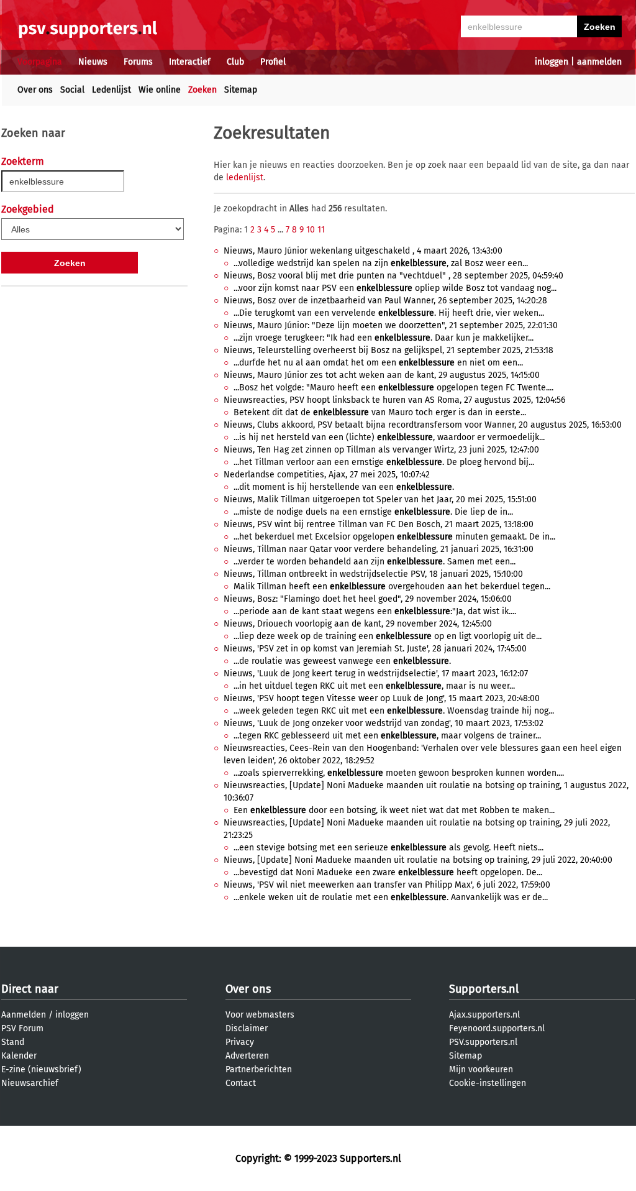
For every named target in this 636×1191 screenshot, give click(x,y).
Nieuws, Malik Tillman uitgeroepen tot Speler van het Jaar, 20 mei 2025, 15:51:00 (380, 499)
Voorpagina (39, 62)
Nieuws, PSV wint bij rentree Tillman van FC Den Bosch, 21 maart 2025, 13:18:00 (379, 524)
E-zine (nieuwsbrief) (41, 1069)
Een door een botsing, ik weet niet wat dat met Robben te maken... (394, 810)
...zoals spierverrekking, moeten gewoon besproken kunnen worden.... (399, 773)
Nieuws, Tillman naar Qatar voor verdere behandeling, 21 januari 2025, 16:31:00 (379, 549)
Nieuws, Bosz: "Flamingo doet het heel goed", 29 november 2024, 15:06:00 (368, 599)
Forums (138, 62)
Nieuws (92, 62)
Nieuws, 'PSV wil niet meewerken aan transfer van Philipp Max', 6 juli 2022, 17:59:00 (387, 885)
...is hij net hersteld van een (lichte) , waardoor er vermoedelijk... (389, 437)
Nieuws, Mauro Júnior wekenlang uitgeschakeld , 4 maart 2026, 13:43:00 (363, 251)
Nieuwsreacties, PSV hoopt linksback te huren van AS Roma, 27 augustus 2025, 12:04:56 (394, 400)
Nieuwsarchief (29, 1083)
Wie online (160, 90)
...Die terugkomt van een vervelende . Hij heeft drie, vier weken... (389, 313)
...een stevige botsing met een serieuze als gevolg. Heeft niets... (388, 847)
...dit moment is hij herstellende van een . (344, 487)
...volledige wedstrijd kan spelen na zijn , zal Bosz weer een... (381, 263)
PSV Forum (22, 1028)
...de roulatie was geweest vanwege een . (342, 661)
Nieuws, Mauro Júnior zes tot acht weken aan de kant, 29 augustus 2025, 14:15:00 (382, 375)
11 (321, 229)
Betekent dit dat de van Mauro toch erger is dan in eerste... (380, 412)
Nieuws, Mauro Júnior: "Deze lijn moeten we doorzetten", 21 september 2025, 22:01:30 (391, 325)
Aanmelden (23, 1014)
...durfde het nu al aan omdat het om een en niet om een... (378, 362)
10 (310, 229)
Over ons (35, 90)
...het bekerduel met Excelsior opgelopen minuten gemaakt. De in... (394, 536)
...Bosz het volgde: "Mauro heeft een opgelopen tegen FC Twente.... (393, 387)
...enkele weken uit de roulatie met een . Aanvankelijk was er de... (391, 897)
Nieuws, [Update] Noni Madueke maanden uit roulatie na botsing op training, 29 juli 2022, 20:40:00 (418, 860)
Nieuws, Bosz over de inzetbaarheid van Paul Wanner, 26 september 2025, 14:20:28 (385, 300)
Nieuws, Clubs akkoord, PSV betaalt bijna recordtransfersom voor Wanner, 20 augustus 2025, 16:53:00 (423, 425)
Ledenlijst (111, 90)
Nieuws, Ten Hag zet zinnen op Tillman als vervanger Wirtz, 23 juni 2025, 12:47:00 (381, 449)
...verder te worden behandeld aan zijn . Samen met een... (375, 561)
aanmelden (599, 62)
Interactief (190, 62)
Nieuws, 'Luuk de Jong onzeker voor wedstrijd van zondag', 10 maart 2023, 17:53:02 (383, 723)
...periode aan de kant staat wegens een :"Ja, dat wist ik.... (375, 611)
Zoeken (202, 90)
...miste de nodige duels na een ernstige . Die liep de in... (373, 512)
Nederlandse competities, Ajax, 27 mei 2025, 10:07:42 (327, 474)
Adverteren (247, 1056)
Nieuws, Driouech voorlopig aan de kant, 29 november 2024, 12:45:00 (358, 623)
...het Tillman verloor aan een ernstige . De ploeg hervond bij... (384, 462)
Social (72, 90)
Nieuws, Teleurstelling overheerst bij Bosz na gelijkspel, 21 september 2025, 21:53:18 (388, 350)
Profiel (273, 62)
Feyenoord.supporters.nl (497, 1028)
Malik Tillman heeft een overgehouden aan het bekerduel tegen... (392, 586)
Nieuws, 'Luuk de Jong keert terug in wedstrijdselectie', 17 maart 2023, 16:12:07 (376, 673)
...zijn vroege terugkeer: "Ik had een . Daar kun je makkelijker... (384, 338)
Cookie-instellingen (487, 1083)
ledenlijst (244, 177)
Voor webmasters (259, 1014)
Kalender (19, 1056)
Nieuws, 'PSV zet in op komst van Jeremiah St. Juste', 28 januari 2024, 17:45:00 (375, 648)
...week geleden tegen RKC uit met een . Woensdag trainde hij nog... (394, 711)
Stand (12, 1042)
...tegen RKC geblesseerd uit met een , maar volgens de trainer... (387, 735)
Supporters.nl (484, 989)
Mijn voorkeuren (481, 1069)
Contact (240, 1083)
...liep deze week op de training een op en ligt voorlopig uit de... (388, 636)
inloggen (551, 62)
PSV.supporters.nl (483, 1042)
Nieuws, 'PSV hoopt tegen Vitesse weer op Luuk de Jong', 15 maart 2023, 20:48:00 (382, 698)
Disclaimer (246, 1028)
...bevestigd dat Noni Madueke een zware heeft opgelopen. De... (388, 872)
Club (235, 62)
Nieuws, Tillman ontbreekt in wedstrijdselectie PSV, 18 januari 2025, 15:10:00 (373, 574)
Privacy (239, 1042)
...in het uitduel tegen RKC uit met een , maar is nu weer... (374, 686)
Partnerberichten (258, 1069)
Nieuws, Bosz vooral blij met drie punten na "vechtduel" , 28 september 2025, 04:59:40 (393, 275)
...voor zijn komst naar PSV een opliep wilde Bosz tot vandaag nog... (395, 288)
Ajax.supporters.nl (484, 1014)
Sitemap (240, 90)
